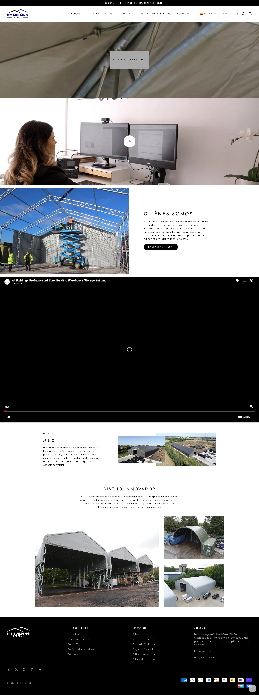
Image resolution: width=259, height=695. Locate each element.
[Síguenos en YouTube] (39, 669)
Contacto (183, 13)
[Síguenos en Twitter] (16, 669)
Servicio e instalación (144, 639)
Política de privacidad (144, 659)
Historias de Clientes (102, 13)
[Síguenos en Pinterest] (32, 669)
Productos (76, 13)
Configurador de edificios (81, 649)
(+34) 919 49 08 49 (204, 657)
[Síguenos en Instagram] (24, 669)
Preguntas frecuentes (144, 649)
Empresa (127, 13)
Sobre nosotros (141, 634)
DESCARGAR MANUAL (161, 247)
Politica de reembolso (144, 654)
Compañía (74, 644)
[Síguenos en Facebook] (8, 669)
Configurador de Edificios (154, 13)
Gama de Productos (144, 644)
